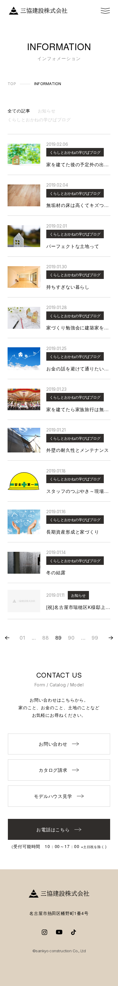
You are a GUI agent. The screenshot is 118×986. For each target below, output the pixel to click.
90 (71, 638)
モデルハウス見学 (53, 796)
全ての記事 (19, 111)
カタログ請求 (53, 770)
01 (22, 638)
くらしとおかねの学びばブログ (39, 119)
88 (45, 638)
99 (95, 638)
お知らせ (47, 111)
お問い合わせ (53, 743)
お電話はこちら (53, 829)
